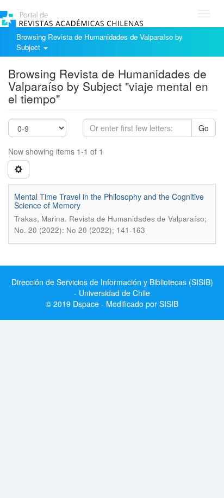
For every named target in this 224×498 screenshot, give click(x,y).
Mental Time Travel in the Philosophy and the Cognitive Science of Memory (109, 200)
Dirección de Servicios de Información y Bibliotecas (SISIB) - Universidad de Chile (112, 287)
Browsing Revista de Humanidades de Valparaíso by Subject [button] (99, 42)
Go (203, 127)
